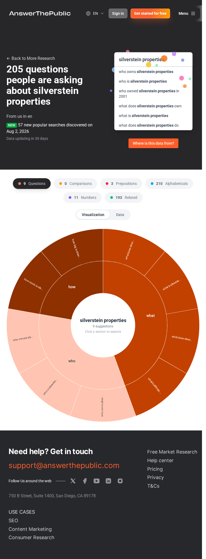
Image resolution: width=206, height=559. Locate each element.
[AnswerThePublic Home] (40, 13)
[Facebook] (85, 481)
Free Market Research (172, 452)
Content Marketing (30, 529)
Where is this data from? (153, 143)
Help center (160, 460)
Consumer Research (31, 537)
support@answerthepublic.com (64, 465)
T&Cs (153, 486)
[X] (73, 481)
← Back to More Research (30, 58)
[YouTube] (96, 481)
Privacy (155, 477)
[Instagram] (120, 481)
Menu (183, 13)
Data (120, 215)
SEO (13, 520)
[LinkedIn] (108, 481)
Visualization (93, 215)
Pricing (155, 469)
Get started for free (150, 13)
